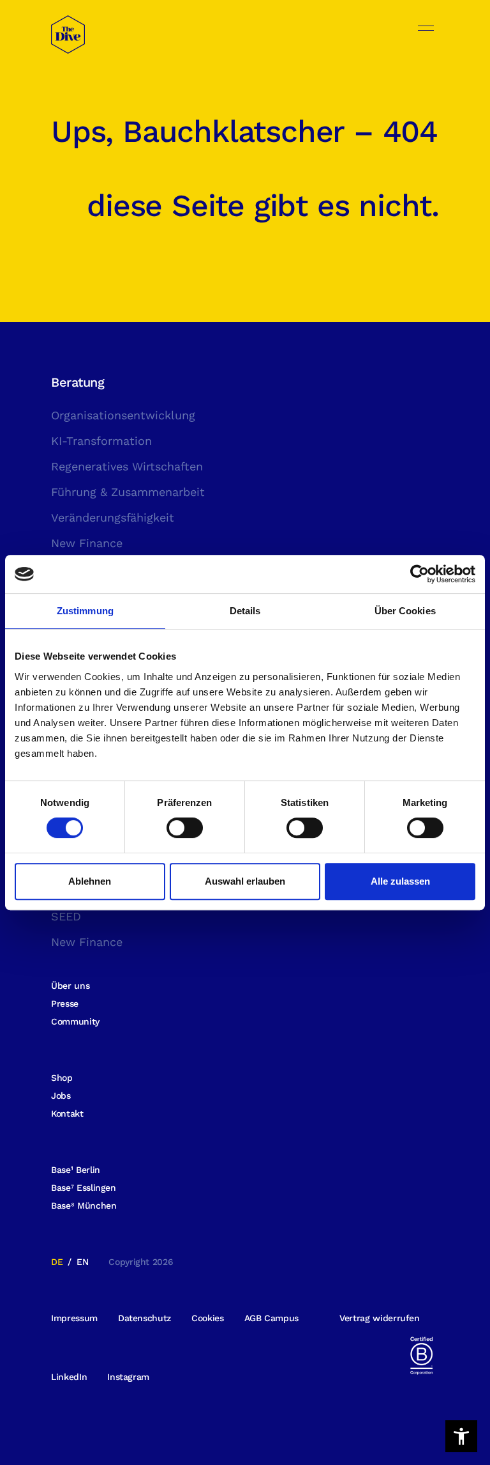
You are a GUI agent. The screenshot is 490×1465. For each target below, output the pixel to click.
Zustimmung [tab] (85, 610)
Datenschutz (144, 1318)
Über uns (70, 986)
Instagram (128, 1377)
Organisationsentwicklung (123, 415)
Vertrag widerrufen (379, 1318)
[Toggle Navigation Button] (426, 28)
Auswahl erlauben (245, 881)
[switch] (185, 828)
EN (82, 1262)
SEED (66, 916)
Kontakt (67, 1113)
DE (57, 1262)
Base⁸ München (83, 1205)
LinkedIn (69, 1377)
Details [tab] (245, 610)
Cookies (207, 1318)
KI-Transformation (101, 440)
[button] (461, 1436)
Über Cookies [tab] (405, 610)
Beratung (77, 382)
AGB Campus (271, 1318)
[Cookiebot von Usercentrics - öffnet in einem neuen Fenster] (419, 574)
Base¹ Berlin (75, 1170)
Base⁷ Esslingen (83, 1187)
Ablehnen (89, 881)
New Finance (86, 543)
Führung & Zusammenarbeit (128, 492)
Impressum (74, 1318)
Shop (62, 1078)
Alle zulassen (400, 881)
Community (75, 1021)
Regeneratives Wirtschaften (127, 466)
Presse (64, 1003)
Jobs (61, 1095)
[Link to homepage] (68, 42)
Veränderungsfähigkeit (112, 517)
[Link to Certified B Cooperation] (421, 1355)
